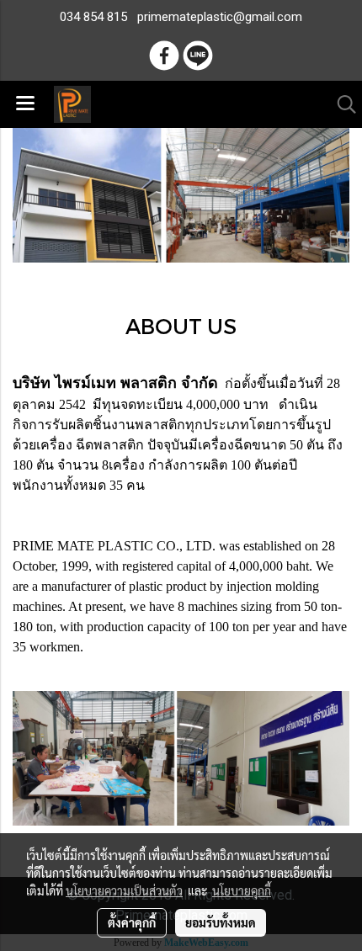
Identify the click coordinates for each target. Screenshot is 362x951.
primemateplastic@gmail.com (219, 16)
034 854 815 (93, 16)
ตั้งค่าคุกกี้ (132, 922)
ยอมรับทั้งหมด (220, 922)
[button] (341, 104)
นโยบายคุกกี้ (241, 890)
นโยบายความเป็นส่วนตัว (124, 890)
